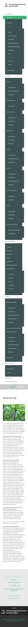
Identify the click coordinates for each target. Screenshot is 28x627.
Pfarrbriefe (9, 261)
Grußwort (9, 23)
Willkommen (8, 14)
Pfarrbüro (9, 250)
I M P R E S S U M (14, 596)
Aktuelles (8, 247)
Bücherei (8, 372)
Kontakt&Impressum (10, 381)
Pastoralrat (9, 357)
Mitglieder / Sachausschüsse (13, 328)
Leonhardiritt (11, 233)
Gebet (9, 54)
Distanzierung (11, 57)
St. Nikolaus (11, 274)
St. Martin (10, 278)
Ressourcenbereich (13, 43)
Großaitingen (11, 87)
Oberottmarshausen (13, 91)
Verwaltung (9, 254)
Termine (8, 258)
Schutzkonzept (10, 70)
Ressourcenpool (12, 36)
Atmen (9, 32)
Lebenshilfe (9, 26)
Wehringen (11, 94)
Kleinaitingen (11, 106)
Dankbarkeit (11, 39)
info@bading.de (19, 621)
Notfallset (11, 61)
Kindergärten (9, 369)
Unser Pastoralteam (11, 265)
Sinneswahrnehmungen (14, 46)
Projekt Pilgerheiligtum (14, 230)
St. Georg (10, 288)
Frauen (8, 81)
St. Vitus (10, 281)
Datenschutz (8, 378)
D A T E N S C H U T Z (14, 598)
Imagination (11, 50)
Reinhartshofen (12, 318)
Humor (10, 64)
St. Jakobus (11, 285)
